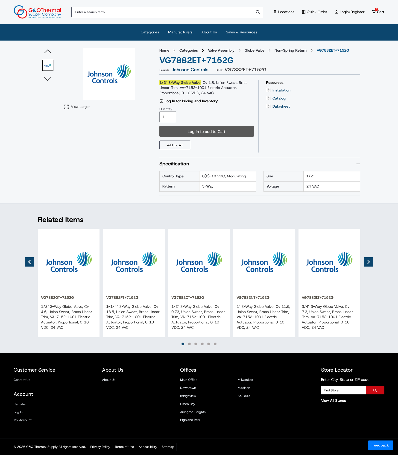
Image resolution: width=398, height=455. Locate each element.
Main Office (188, 380)
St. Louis (244, 396)
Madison (244, 388)
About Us (209, 32)
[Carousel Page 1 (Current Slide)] (182, 344)
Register (20, 404)
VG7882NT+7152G (253, 297)
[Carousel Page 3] (195, 344)
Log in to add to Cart (206, 131)
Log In (18, 412)
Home (164, 50)
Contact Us (22, 380)
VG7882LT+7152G (318, 297)
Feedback (380, 445)
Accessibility (148, 447)
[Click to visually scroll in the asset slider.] (48, 51)
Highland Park (190, 420)
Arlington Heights (193, 412)
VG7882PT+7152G (122, 297)
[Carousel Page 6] (215, 344)
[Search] (258, 12)
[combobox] (162, 12)
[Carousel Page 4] (202, 344)
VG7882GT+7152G (57, 297)
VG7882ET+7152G (333, 50)
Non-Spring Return (291, 50)
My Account (23, 420)
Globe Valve (254, 50)
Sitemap (168, 447)
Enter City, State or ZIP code (345, 379)
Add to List (175, 145)
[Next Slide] (368, 262)
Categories (150, 32)
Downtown (188, 388)
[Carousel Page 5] (208, 344)
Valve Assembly (221, 50)
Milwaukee (245, 380)
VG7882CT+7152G (187, 297)
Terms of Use (124, 447)
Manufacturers (180, 32)
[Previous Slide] (29, 262)
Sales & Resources (241, 32)
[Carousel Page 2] (189, 344)
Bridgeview (188, 396)
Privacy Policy (100, 447)
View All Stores (333, 400)
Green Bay (187, 404)
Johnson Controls (190, 70)
